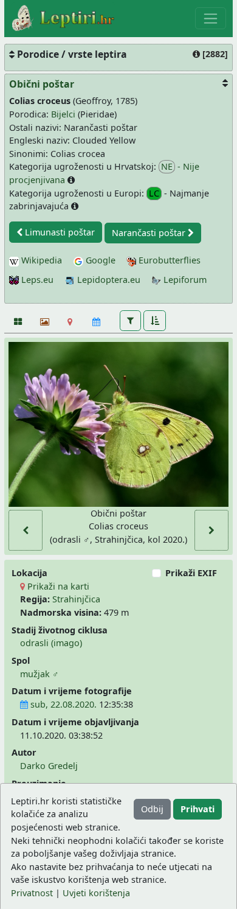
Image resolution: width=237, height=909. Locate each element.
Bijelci (63, 114)
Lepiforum (184, 279)
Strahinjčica (76, 599)
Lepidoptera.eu (107, 279)
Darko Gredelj (49, 765)
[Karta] (70, 321)
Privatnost (32, 893)
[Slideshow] (43, 321)
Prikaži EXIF (191, 573)
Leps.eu (36, 279)
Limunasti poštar (58, 232)
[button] (130, 320)
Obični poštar (41, 84)
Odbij (152, 809)
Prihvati (197, 809)
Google (99, 260)
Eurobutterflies (168, 260)
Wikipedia (40, 260)
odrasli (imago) (51, 643)
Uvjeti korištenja (96, 893)
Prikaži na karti (57, 586)
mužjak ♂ (39, 674)
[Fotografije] (17, 321)
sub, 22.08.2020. (62, 704)
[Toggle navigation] (210, 18)
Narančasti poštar (150, 233)
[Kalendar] (96, 321)
